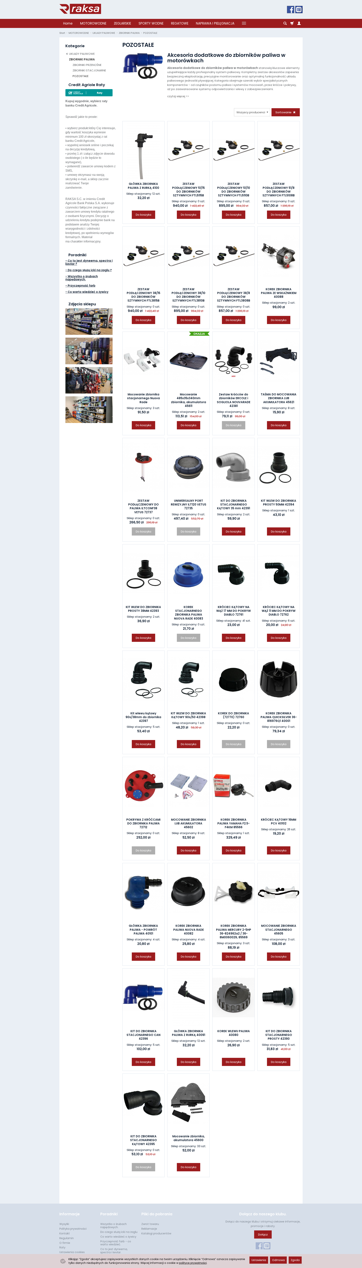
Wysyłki (64, 1224)
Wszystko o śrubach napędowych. (113, 1225)
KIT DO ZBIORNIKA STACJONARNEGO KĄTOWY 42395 (143, 1140)
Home (68, 23)
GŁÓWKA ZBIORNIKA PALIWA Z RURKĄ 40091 (188, 1033)
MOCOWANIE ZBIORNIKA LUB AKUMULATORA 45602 (188, 823)
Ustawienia (259, 1260)
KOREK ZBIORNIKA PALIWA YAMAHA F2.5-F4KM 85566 (233, 823)
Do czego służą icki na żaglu (118, 1232)
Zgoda (295, 1260)
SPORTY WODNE (151, 23)
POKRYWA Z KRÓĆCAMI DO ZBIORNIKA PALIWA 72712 (143, 823)
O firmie (64, 1243)
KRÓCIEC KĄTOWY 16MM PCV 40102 (278, 821)
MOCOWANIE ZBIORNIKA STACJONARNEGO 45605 (278, 929)
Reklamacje (149, 1229)
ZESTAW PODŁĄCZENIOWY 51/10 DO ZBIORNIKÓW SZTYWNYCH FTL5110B (233, 189)
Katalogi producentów (156, 1233)
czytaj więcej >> (178, 96)
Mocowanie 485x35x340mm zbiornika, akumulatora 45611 (188, 400)
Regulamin (66, 1238)
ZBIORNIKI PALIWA (82, 59)
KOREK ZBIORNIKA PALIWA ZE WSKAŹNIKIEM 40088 (278, 293)
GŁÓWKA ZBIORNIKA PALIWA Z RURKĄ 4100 (143, 186)
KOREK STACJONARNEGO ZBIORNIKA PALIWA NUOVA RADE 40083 (188, 612)
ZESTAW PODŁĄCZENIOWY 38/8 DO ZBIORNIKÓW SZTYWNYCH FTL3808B (233, 295)
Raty (62, 1247)
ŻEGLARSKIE (122, 23)
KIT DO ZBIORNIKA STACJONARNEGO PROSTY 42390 (278, 1035)
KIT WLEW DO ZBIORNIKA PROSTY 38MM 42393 (143, 609)
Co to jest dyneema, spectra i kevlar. (114, 1250)
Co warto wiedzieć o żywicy (118, 1237)
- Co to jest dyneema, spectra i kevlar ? (89, 262)
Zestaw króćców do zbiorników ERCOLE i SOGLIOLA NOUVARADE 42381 (233, 400)
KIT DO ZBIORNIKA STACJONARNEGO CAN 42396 (143, 1035)
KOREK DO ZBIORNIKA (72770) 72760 (233, 715)
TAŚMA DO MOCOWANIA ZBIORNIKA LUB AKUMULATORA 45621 (278, 398)
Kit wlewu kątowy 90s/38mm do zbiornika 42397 (143, 717)
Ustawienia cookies (72, 1252)
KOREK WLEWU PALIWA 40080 (233, 1033)
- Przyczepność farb (80, 286)
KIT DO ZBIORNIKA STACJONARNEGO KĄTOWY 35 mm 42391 (233, 504)
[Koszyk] (292, 23)
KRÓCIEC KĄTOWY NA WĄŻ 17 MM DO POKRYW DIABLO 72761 (233, 611)
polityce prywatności (193, 1263)
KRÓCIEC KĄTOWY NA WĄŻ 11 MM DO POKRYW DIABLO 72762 (278, 611)
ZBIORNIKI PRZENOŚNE (87, 65)
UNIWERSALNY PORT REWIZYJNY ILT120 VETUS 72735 (188, 504)
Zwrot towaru (150, 1224)
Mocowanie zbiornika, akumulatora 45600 (188, 1138)
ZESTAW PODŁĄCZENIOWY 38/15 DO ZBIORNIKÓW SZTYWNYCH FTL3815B (143, 295)
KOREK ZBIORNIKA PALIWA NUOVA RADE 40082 (188, 929)
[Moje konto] (299, 23)
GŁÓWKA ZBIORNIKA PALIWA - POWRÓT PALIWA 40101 (143, 929)
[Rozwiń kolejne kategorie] (244, 23)
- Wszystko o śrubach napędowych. (81, 278)
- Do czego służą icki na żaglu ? (88, 270)
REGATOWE (179, 23)
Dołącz (263, 1234)
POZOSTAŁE (80, 76)
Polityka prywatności (73, 1229)
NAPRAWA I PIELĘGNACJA (215, 23)
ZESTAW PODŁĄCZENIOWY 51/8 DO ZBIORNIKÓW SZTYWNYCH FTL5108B (278, 189)
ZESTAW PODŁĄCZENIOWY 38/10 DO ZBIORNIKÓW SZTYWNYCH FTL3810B (188, 295)
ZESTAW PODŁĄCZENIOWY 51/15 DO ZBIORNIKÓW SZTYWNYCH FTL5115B (188, 189)
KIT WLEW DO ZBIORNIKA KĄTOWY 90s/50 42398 (188, 715)
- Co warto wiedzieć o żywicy (86, 292)
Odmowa (278, 1260)
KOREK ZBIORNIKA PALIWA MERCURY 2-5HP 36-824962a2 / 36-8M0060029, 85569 (233, 931)
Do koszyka (143, 215)
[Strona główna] (80, 9)
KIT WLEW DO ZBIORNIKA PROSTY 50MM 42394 (278, 502)
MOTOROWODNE (93, 23)
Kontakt (64, 1233)
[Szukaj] (285, 23)
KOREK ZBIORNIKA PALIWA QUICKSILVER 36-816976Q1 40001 (279, 717)
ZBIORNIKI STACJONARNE (89, 70)
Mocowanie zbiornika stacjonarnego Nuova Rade (143, 398)
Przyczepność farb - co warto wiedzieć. (115, 1242)
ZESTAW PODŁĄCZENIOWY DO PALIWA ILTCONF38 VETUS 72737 (143, 506)
